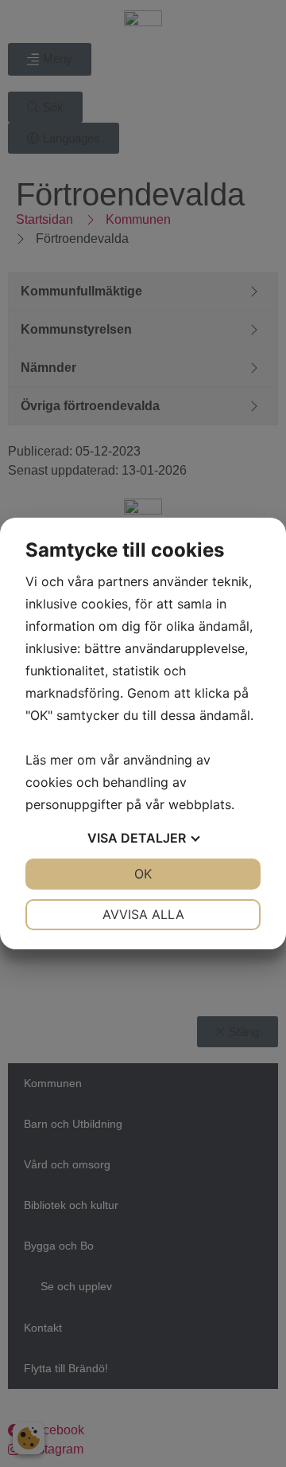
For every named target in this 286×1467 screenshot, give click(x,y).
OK (143, 874)
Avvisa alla (143, 914)
